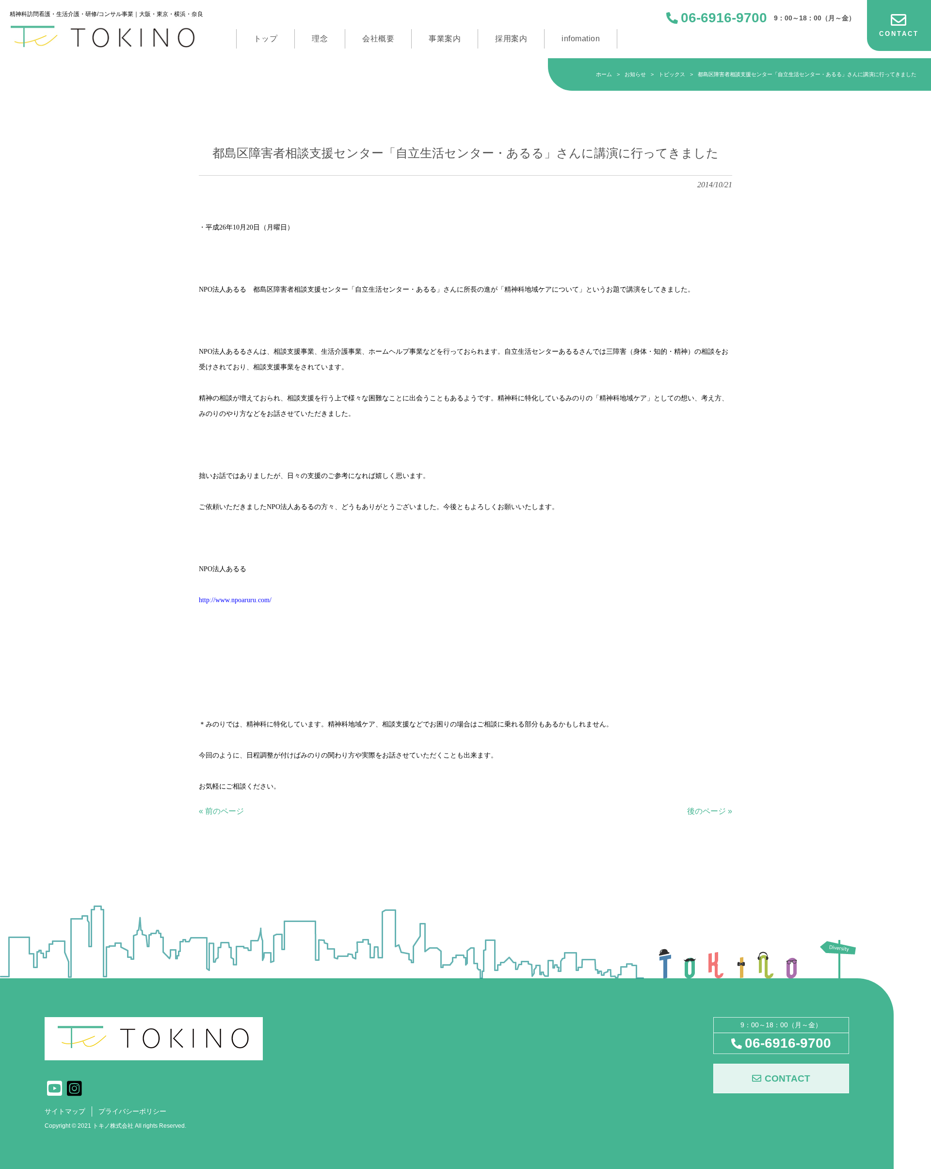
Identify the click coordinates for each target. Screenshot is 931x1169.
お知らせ (635, 74)
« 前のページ (221, 811)
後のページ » (709, 811)
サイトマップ (65, 1111)
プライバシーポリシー (132, 1111)
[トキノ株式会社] (106, 36)
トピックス (671, 74)
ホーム (604, 74)
